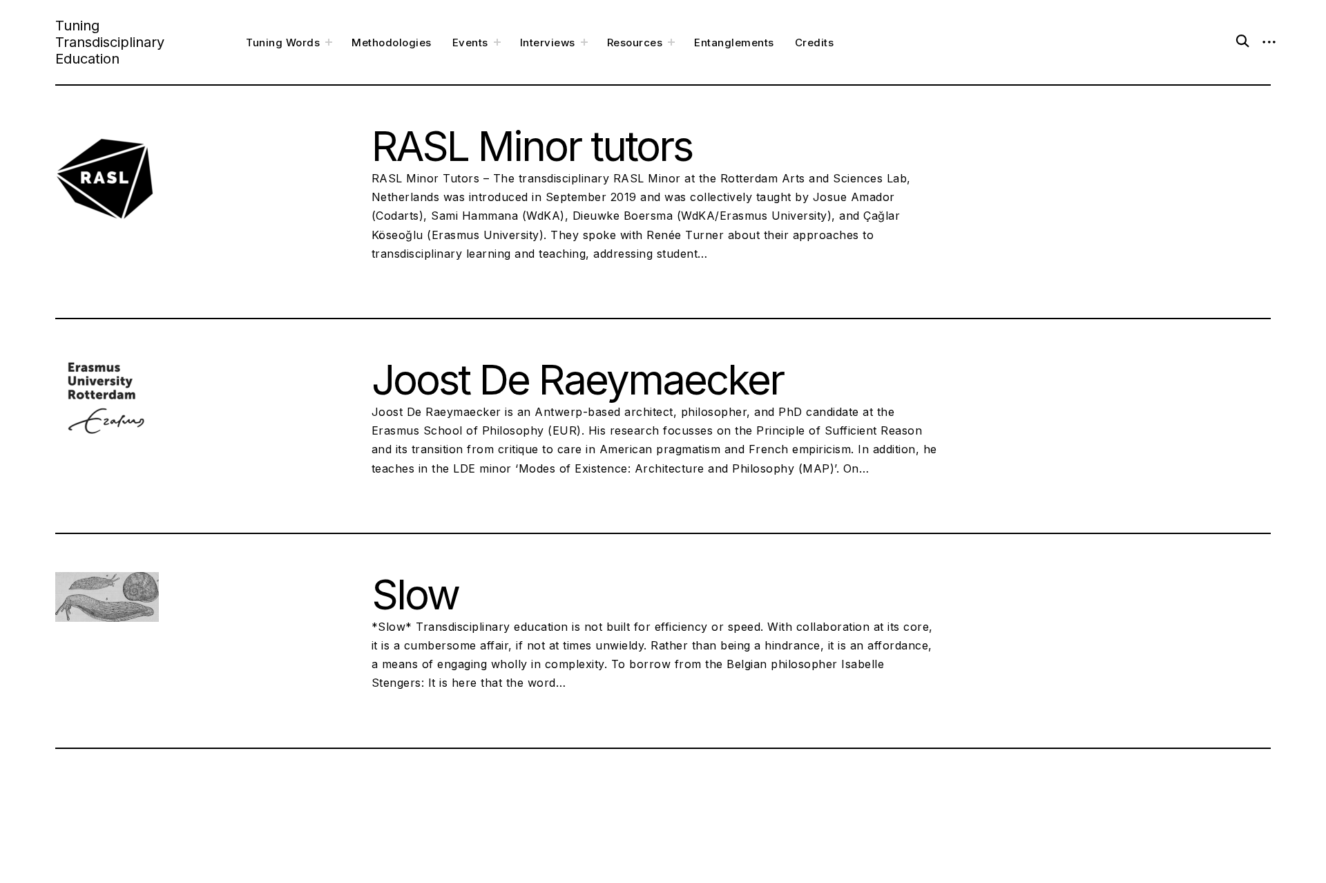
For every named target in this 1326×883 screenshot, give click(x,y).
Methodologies (392, 42)
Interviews (547, 42)
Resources (635, 42)
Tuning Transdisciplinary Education (109, 42)
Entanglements (734, 42)
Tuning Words (283, 42)
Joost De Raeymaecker (577, 379)
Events (470, 42)
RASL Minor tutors (532, 146)
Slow (415, 594)
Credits (814, 42)
